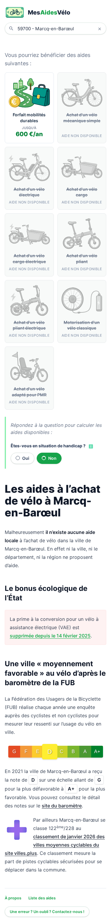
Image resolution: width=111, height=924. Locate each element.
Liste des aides (42, 898)
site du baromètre (62, 806)
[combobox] (59, 28)
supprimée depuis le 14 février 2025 (50, 636)
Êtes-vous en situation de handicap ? (48, 445)
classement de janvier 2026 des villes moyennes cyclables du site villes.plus (55, 845)
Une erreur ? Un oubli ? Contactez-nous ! (47, 911)
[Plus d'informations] (90, 446)
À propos (13, 898)
